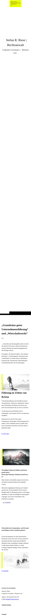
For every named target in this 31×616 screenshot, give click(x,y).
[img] (15, 161)
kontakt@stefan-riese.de (12, 599)
